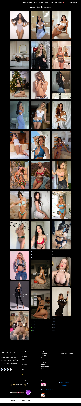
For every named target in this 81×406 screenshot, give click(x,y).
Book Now (41, 2)
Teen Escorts (43, 355)
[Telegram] (8, 369)
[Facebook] (2, 369)
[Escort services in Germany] (43, 384)
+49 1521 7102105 (73, 2)
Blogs (56, 2)
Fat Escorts (43, 357)
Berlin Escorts (64, 385)
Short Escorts (43, 364)
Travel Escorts (44, 368)
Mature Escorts (44, 371)
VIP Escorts (43, 362)
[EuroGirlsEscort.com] (14, 381)
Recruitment (47, 2)
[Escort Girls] (28, 381)
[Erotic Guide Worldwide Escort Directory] (43, 395)
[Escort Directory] (28, 392)
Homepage (24, 2)
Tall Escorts (43, 360)
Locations (35, 2)
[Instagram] (5, 369)
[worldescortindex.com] (14, 388)
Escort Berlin (29, 2)
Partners (60, 2)
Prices (52, 2)
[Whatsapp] (11, 369)
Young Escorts (44, 353)
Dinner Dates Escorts (45, 366)
